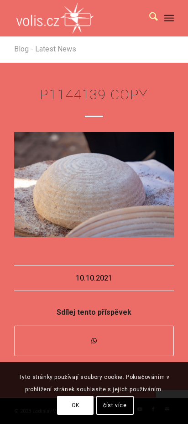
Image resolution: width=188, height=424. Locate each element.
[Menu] (169, 18)
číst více (114, 405)
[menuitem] (149, 18)
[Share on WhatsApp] (94, 341)
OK (75, 405)
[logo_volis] (78, 18)
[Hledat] (149, 18)
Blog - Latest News (45, 49)
